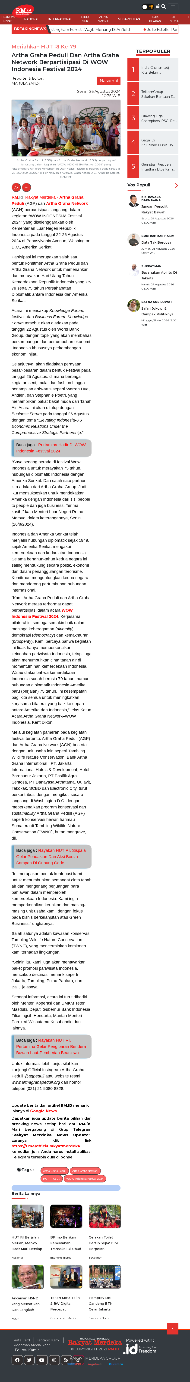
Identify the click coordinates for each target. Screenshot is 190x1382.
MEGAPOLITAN (129, 19)
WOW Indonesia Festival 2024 (85, 1178)
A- (26, 187)
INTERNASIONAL (60, 19)
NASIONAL (31, 19)
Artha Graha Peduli (54, 1171)
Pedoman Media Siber (32, 1345)
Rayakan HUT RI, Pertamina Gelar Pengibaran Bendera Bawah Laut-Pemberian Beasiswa (51, 1046)
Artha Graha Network (67, 203)
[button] (157, 6)
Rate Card (22, 1340)
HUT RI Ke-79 (51, 1178)
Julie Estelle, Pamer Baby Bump (146, 29)
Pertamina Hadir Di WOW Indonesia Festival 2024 (51, 448)
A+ (16, 187)
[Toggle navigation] (173, 6)
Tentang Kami (48, 1340)
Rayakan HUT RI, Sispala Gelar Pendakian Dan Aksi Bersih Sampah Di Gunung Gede (51, 856)
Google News (43, 1111)
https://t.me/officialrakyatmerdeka (46, 1146)
